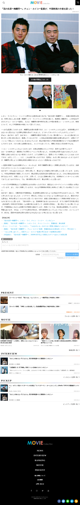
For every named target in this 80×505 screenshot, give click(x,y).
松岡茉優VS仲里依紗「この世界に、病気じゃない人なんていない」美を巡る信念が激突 (19, 342)
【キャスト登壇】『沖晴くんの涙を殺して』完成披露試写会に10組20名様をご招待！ (35, 306)
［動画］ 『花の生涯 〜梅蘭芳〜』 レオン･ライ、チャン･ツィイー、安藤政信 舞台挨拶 (34, 223)
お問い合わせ (40, 484)
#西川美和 (11, 400)
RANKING (40, 460)
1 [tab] (40, 110)
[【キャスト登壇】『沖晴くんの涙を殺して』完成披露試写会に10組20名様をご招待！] (4, 309)
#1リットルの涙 (44, 345)
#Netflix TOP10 (17, 391)
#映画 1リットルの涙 (54, 345)
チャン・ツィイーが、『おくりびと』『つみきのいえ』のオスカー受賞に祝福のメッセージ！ (35, 226)
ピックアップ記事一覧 (70, 404)
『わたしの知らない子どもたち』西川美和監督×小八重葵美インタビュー (31, 394)
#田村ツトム (12, 373)
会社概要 (40, 480)
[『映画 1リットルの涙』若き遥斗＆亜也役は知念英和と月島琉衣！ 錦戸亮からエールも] (60, 331)
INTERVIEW (40, 455)
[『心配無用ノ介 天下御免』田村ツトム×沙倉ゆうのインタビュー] (4, 370)
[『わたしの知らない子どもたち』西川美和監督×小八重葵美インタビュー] (4, 397)
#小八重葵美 (17, 400)
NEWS (40, 451)
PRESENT (40, 470)
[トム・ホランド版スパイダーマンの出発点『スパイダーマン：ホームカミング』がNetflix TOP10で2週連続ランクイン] (4, 388)
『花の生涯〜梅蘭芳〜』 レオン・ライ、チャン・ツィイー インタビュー (29, 220)
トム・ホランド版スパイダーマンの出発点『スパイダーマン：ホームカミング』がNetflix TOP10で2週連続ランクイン (44, 386)
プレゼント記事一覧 (71, 316)
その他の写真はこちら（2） (40, 79)
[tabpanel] (40, 96)
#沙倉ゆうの (18, 373)
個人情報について (40, 475)
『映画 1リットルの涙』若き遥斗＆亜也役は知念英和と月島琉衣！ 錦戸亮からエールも (59, 342)
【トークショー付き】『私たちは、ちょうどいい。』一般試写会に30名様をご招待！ (34, 297)
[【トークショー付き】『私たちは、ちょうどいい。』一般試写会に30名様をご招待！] (4, 300)
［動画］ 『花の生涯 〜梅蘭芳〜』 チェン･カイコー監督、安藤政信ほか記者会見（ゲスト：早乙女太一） (40, 229)
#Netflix (11, 391)
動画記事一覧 (73, 350)
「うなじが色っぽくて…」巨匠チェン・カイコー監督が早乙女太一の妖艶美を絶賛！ (32, 232)
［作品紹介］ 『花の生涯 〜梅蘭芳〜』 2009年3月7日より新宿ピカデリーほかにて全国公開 (35, 234)
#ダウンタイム (8, 345)
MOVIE (40, 465)
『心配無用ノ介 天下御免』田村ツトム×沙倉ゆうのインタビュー (28, 367)
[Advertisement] (40, 274)
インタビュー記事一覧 (70, 377)
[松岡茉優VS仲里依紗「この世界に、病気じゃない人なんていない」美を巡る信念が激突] (20, 331)
